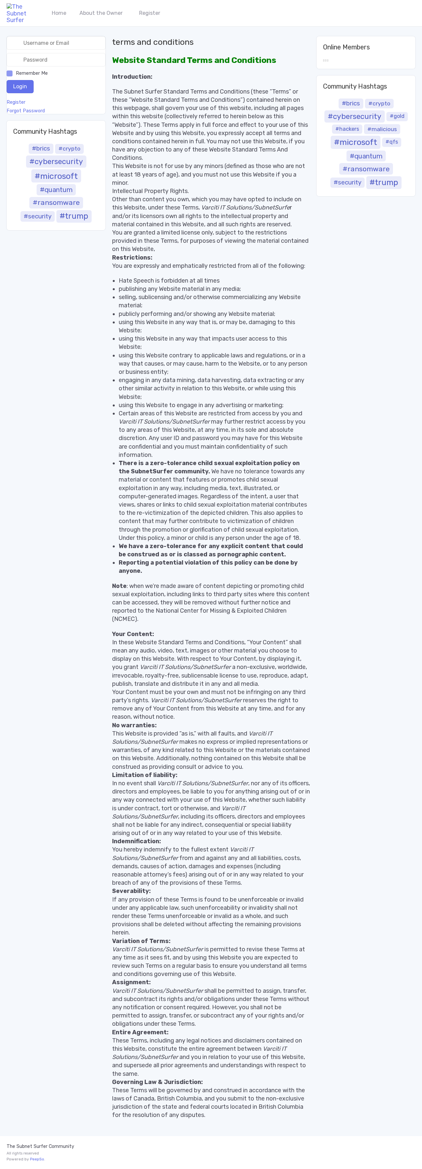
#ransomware (56, 202)
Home (59, 13)
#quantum (56, 190)
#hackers (347, 129)
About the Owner (101, 13)
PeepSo (37, 1159)
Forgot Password (26, 111)
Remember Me (32, 73)
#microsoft (56, 176)
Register (149, 13)
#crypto (69, 148)
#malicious (382, 129)
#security (37, 216)
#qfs (391, 142)
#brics (41, 148)
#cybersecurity (56, 161)
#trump (74, 216)
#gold (397, 116)
